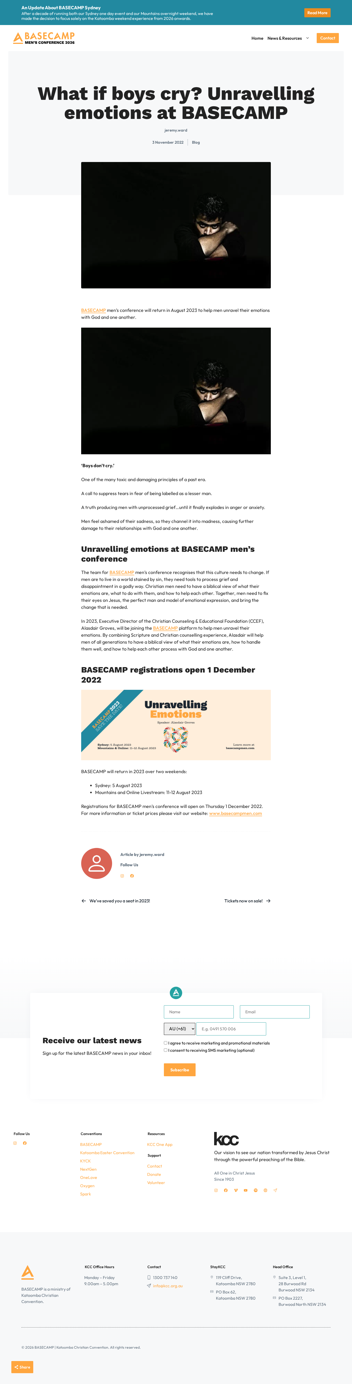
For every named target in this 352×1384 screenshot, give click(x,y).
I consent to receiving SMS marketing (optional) (211, 1050)
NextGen (88, 1169)
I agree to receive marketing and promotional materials (219, 1043)
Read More (317, 12)
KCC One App (159, 1144)
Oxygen (87, 1185)
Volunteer (156, 1182)
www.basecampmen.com (235, 813)
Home (257, 38)
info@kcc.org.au (168, 1285)
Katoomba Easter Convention (107, 1152)
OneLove (88, 1177)
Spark (85, 1193)
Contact (327, 38)
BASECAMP (93, 310)
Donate (154, 1174)
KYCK (85, 1160)
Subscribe (179, 1069)
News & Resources (284, 38)
